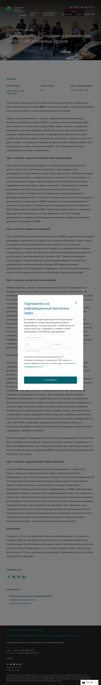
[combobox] (89, 682)
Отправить (50, 380)
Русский (89, 682)
